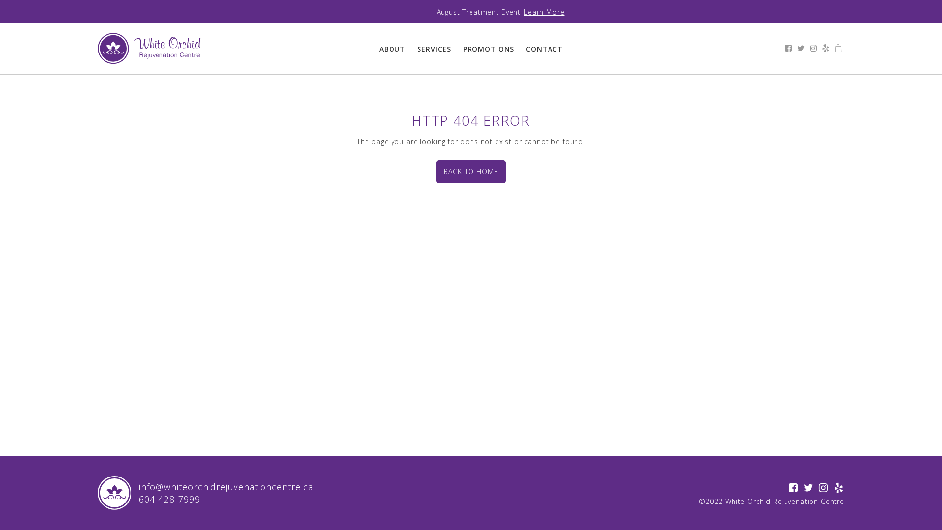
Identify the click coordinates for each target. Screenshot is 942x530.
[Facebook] (788, 48)
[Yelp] (826, 48)
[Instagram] (813, 48)
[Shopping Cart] (838, 48)
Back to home (471, 171)
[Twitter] (801, 48)
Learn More (544, 12)
